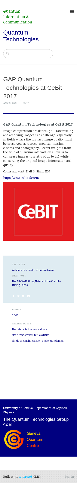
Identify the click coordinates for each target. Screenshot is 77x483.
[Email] (28, 296)
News (15, 315)
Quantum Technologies (21, 36)
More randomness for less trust (30, 335)
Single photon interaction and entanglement (38, 340)
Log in (69, 476)
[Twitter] (18, 296)
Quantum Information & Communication (17, 17)
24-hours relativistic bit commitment (33, 270)
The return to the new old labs (29, 329)
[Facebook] (13, 296)
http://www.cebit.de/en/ (21, 178)
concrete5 (25, 476)
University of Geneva (18, 408)
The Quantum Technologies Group (36, 419)
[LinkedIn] (23, 296)
